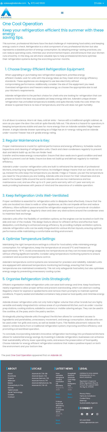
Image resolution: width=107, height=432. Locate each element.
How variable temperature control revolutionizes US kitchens (62, 379)
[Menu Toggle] (62, 12)
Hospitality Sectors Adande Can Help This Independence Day (74, 379)
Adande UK (56, 355)
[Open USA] (103, 3)
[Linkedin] (87, 414)
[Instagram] (97, 414)
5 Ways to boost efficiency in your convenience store (61, 406)
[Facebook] (82, 414)
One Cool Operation (21, 355)
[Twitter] (92, 414)
